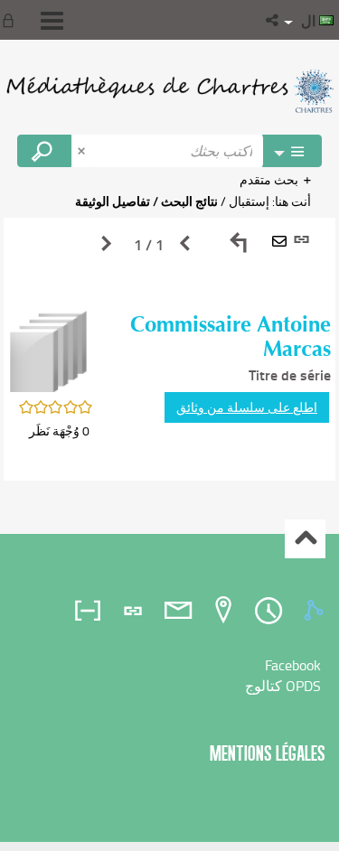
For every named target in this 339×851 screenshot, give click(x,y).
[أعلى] (305, 538)
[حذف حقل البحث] (83, 151)
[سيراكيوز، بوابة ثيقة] (169, 90)
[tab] (316, 610)
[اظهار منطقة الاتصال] (12, 20)
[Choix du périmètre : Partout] (292, 151)
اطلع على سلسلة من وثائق (246, 407)
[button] (273, 20)
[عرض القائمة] (52, 21)
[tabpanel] (169, 349)
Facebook (293, 665)
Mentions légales (267, 753)
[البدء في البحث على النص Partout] (44, 151)
